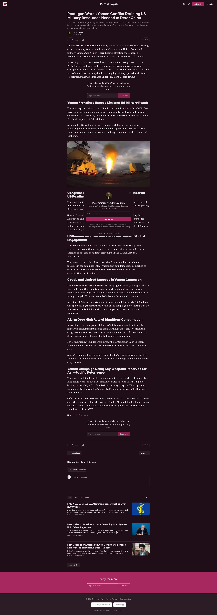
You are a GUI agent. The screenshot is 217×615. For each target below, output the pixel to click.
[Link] (64, 103)
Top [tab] (70, 498)
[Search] (184, 4)
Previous (76, 453)
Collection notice (124, 599)
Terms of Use (119, 224)
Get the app (119, 604)
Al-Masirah (82, 415)
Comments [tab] (73, 469)
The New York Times (119, 45)
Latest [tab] (76, 498)
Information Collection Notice (108, 227)
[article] (108, 511)
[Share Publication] (189, 4)
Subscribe (198, 4)
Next (142, 453)
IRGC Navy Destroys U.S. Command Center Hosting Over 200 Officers (96, 505)
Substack (97, 610)
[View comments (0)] (77, 39)
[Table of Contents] (2, 307)
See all (72, 565)
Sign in (210, 4)
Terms (114, 599)
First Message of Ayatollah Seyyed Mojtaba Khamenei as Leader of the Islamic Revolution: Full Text (96, 546)
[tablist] (77, 469)
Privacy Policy (125, 227)
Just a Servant (78, 32)
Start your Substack (102, 604)
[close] (130, 193)
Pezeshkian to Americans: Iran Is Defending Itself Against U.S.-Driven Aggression (97, 526)
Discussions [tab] (84, 498)
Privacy (108, 599)
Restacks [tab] (82, 469)
